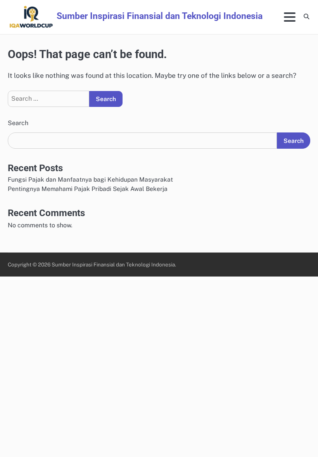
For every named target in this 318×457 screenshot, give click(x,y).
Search (18, 123)
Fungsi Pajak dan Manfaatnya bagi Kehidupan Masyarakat (90, 179)
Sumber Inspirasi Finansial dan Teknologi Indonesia (160, 16)
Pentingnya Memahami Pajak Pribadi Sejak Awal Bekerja (88, 188)
